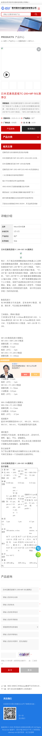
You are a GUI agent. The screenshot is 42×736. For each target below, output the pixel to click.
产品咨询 (10, 129)
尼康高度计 (22, 41)
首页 (5, 41)
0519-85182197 (38, 548)
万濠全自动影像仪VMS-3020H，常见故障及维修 (19, 204)
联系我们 (31, 129)
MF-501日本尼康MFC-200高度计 (20, 689)
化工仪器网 (30, 732)
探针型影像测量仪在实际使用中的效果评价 (17, 198)
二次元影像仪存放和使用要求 (13, 175)
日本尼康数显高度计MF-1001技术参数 (16, 164)
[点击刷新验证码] (24, 655)
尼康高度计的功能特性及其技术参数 (15, 152)
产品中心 (12, 41)
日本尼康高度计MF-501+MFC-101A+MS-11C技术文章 (21, 158)
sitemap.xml (12, 732)
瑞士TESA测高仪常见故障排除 (13, 181)
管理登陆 (36, 730)
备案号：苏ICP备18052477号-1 (21, 730)
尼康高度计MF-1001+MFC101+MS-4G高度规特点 (20, 169)
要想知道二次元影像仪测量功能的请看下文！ (18, 192)
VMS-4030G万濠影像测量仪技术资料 (15, 186)
